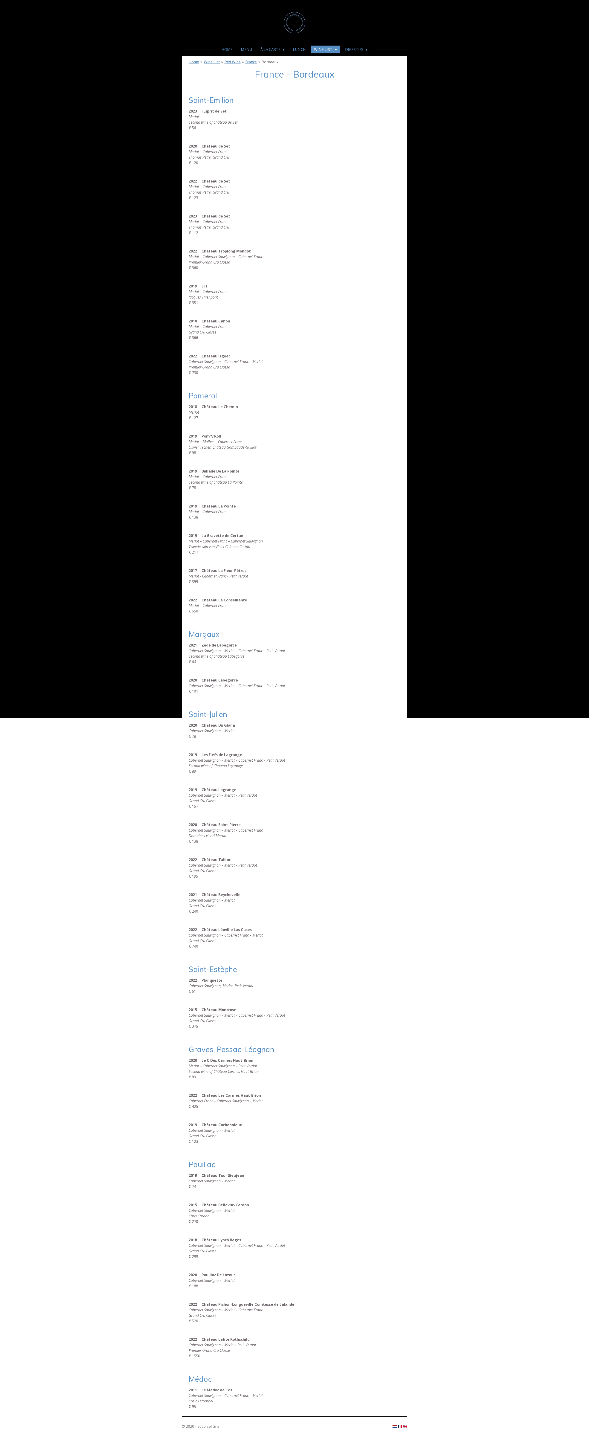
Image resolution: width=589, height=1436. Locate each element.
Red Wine (233, 61)
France (251, 61)
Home (194, 61)
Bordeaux (270, 61)
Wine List (212, 61)
